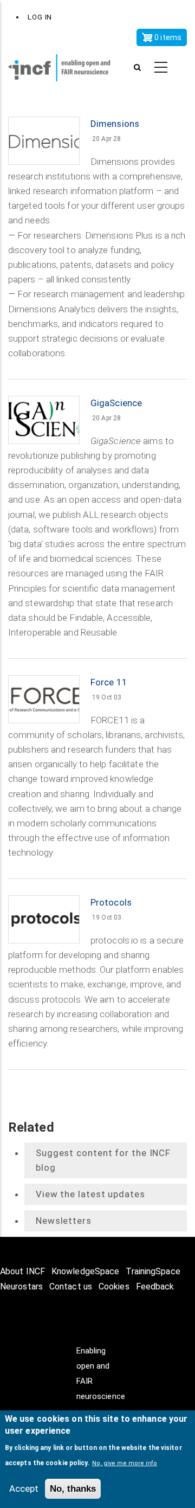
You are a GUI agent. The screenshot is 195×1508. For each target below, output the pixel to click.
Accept (23, 1488)
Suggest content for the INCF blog (103, 1160)
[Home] (65, 67)
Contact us (70, 1286)
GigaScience (116, 402)
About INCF (22, 1271)
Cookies (114, 1286)
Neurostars (21, 1286)
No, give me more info (124, 1463)
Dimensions (114, 123)
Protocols (111, 902)
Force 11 (108, 682)
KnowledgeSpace (85, 1271)
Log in (40, 17)
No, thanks (73, 1489)
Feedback (155, 1286)
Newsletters (64, 1220)
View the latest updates (90, 1194)
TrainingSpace (153, 1271)
